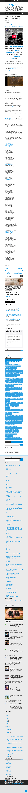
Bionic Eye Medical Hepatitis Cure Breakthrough (14, 490)
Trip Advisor (18, 412)
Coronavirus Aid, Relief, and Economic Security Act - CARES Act (16, 687)
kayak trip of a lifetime (15, 429)
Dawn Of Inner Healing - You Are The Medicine (14, 504)
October (8, 732)
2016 (7, 723)
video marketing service (9, 179)
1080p (7, 471)
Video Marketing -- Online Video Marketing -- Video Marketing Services (13, 18)
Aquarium (19, 366)
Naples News (8, 771)
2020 (7, 718)
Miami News (8, 773)
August (8, 756)
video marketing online (9, 164)
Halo (18, 384)
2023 (7, 717)
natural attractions (9, 585)
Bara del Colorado (8, 367)
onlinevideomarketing (9, 144)
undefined (11, 290)
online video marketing (9, 145)
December (9, 729)
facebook (14, 1)
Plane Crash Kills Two (14, 406)
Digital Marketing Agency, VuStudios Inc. (16, 783)
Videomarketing (7, 142)
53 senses (7, 366)
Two (10, 413)
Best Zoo (13, 369)
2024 (7, 715)
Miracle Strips (17, 396)
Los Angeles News (9, 762)
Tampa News (8, 770)
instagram (16, 1)
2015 (7, 724)
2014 (7, 726)
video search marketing (9, 232)
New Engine (7, 400)
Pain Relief (8, 544)
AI (5, 359)
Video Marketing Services (17, 27)
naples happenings (9, 584)
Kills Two (8, 396)
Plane (7, 548)
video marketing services (9, 149)
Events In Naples (8, 384)
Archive (20, 442)
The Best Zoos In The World (10, 412)
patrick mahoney (8, 432)
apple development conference (10, 426)
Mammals (12, 396)
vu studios (7, 595)
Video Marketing (10, 25)
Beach (14, 367)
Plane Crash (7, 406)
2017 (7, 721)
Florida (13, 384)
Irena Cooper (19, 389)
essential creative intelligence (10, 427)
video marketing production (10, 243)
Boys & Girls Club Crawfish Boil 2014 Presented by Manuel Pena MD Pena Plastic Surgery (13, 373)
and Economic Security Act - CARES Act (14, 423)
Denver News (8, 764)
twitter (13, 1)
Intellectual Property (12, 389)
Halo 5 (21, 384)
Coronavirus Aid (8, 361)
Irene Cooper (7, 390)
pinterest (23, 1)
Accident (11, 366)
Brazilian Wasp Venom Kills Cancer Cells (14, 359)
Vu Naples (13, 4)
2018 (7, 720)
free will (17, 427)
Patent (7, 546)
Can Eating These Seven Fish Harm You (12, 375)
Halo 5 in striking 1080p (9, 385)
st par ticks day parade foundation (11, 434)
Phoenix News (8, 763)
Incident (6, 389)
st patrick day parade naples (10, 437)
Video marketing (8, 70)
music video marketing (9, 231)
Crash (15, 376)
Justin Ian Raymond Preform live (15, 47)
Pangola (7, 545)
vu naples (17, 437)
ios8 (20, 427)
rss (18, 1)
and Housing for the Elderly (10, 424)
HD (15, 384)
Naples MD (8, 760)
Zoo (6, 423)
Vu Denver (8, 296)
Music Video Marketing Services (13, 51)
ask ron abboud (17, 361)
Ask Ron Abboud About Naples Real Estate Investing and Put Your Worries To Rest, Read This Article (16, 658)
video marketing (13, 68)
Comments (14, 442)
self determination (15, 432)
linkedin (19, 1)
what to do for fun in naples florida (12, 596)
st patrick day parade (9, 435)
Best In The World (8, 369)
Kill (5, 396)
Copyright (7, 376)
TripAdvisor (7, 413)
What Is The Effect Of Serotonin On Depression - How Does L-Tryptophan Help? (13, 418)
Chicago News (8, 767)
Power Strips (7, 408)
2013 (7, 728)
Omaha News (8, 766)
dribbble (21, 1)
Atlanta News (8, 774)
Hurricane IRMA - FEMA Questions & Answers (13, 387)
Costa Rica (11, 376)
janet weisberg (7, 429)
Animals (14, 366)
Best (16, 367)
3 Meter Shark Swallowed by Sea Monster (12, 364)
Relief (13, 361)
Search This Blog (8, 442)
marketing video (8, 146)
